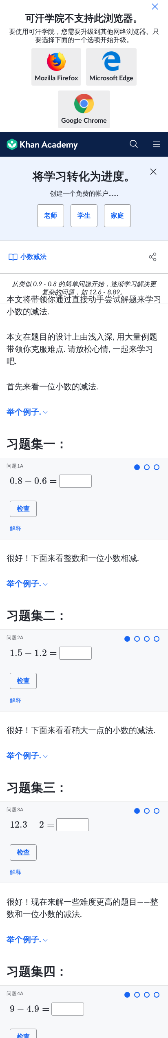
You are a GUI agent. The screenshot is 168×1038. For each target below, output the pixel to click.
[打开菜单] (156, 144)
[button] (137, 467)
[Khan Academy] (39, 145)
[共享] (153, 257)
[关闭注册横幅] (153, 171)
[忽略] (154, 6)
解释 (15, 528)
